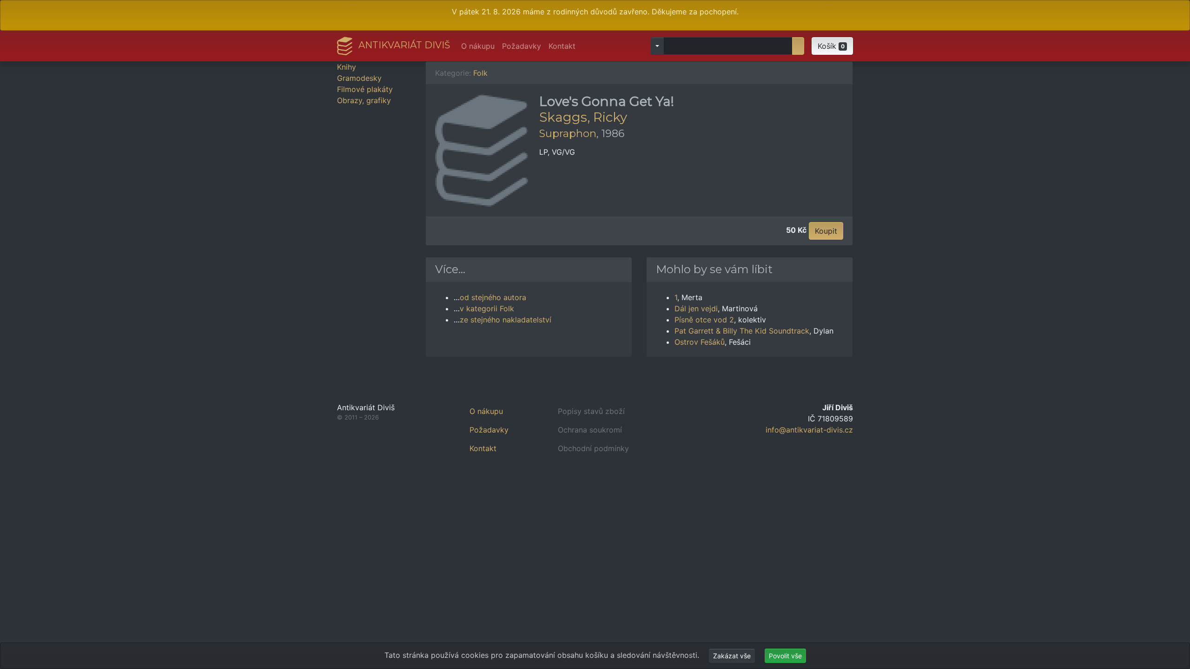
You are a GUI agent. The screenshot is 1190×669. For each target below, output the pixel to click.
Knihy (346, 67)
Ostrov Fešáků (699, 342)
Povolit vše (785, 656)
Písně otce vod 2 (704, 319)
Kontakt (562, 46)
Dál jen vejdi (696, 308)
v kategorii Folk (487, 308)
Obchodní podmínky (593, 448)
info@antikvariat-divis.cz (809, 429)
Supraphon (567, 133)
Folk (480, 73)
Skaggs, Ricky (583, 117)
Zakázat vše (732, 656)
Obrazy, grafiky (364, 100)
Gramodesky (359, 78)
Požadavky (521, 46)
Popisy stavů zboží (591, 411)
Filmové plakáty (365, 89)
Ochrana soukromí (590, 429)
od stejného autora (493, 297)
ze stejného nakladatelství (505, 319)
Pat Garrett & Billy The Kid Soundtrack (741, 330)
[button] (832, 46)
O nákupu (478, 46)
